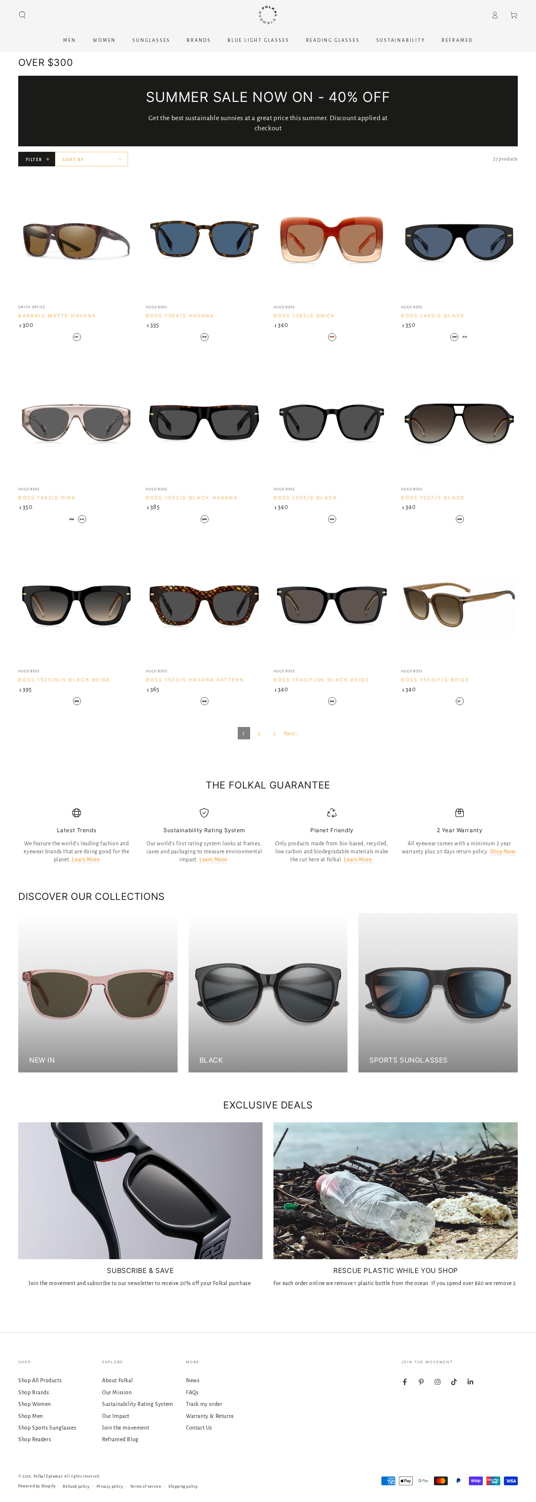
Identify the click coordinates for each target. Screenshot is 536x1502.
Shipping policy (183, 1486)
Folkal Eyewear (48, 1476)
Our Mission (117, 1392)
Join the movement (125, 1428)
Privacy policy (110, 1486)
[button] (22, 15)
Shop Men (30, 1416)
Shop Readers (34, 1439)
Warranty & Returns (210, 1416)
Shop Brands (33, 1392)
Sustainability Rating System (137, 1404)
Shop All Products (40, 1380)
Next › (291, 733)
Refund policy (76, 1486)
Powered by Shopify (37, 1486)
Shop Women (34, 1404)
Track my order (204, 1404)
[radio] (77, 337)
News (192, 1380)
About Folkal (117, 1380)
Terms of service (146, 1486)
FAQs (192, 1392)
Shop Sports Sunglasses (47, 1428)
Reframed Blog (120, 1439)
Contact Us (199, 1428)
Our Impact (115, 1416)
